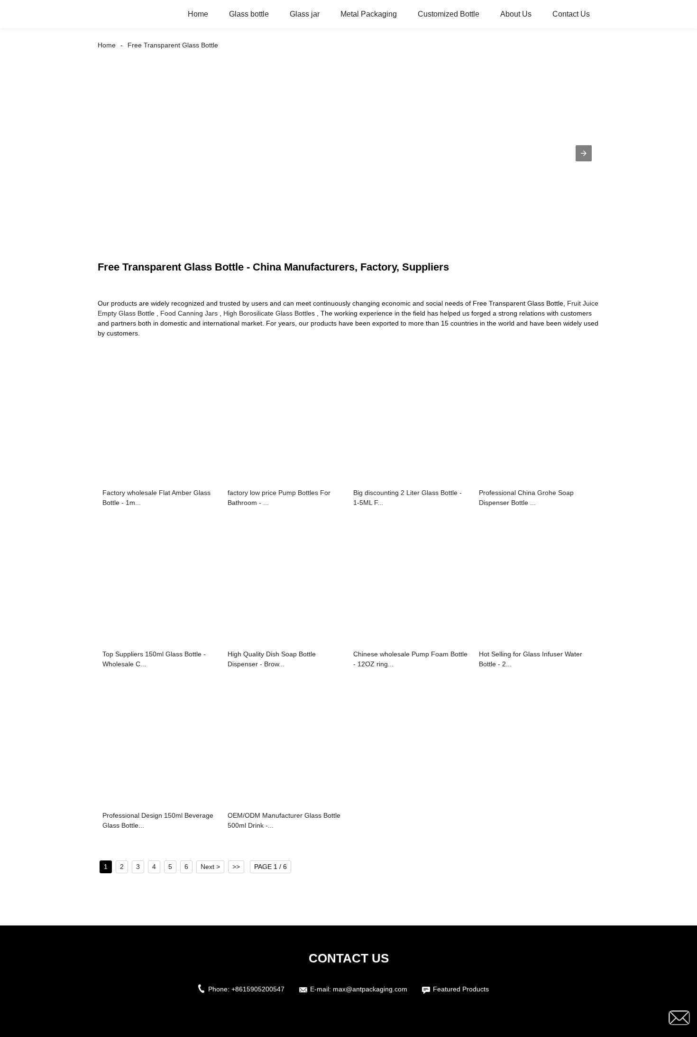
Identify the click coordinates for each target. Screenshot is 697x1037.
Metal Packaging (368, 14)
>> (236, 866)
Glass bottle (249, 14)
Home (198, 14)
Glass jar (305, 14)
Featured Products (461, 989)
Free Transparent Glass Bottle (173, 45)
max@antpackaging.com (370, 989)
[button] (584, 153)
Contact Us (571, 14)
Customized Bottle (448, 14)
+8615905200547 (257, 989)
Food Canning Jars (189, 313)
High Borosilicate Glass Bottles (269, 313)
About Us (516, 14)
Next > (210, 866)
